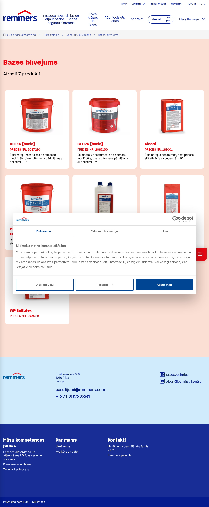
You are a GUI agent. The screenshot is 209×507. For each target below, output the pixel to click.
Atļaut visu (164, 284)
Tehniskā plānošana (16, 469)
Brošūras (176, 4)
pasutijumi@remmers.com (80, 389)
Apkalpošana (158, 4)
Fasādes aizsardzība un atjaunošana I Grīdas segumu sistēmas (61, 19)
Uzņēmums (63, 446)
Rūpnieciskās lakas (114, 19)
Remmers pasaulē (119, 455)
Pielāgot (102, 284)
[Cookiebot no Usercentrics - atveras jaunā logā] (175, 219)
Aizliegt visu (45, 284)
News (124, 4)
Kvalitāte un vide (67, 451)
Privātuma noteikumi (16, 502)
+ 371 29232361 (73, 396)
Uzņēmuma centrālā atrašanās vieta (128, 448)
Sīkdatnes (38, 502)
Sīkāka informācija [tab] (104, 231)
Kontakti (136, 19)
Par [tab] (165, 231)
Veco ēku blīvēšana (78, 34)
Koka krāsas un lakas (93, 19)
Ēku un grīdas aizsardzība (19, 34)
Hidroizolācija (51, 34)
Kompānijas (138, 4)
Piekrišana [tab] (43, 231)
